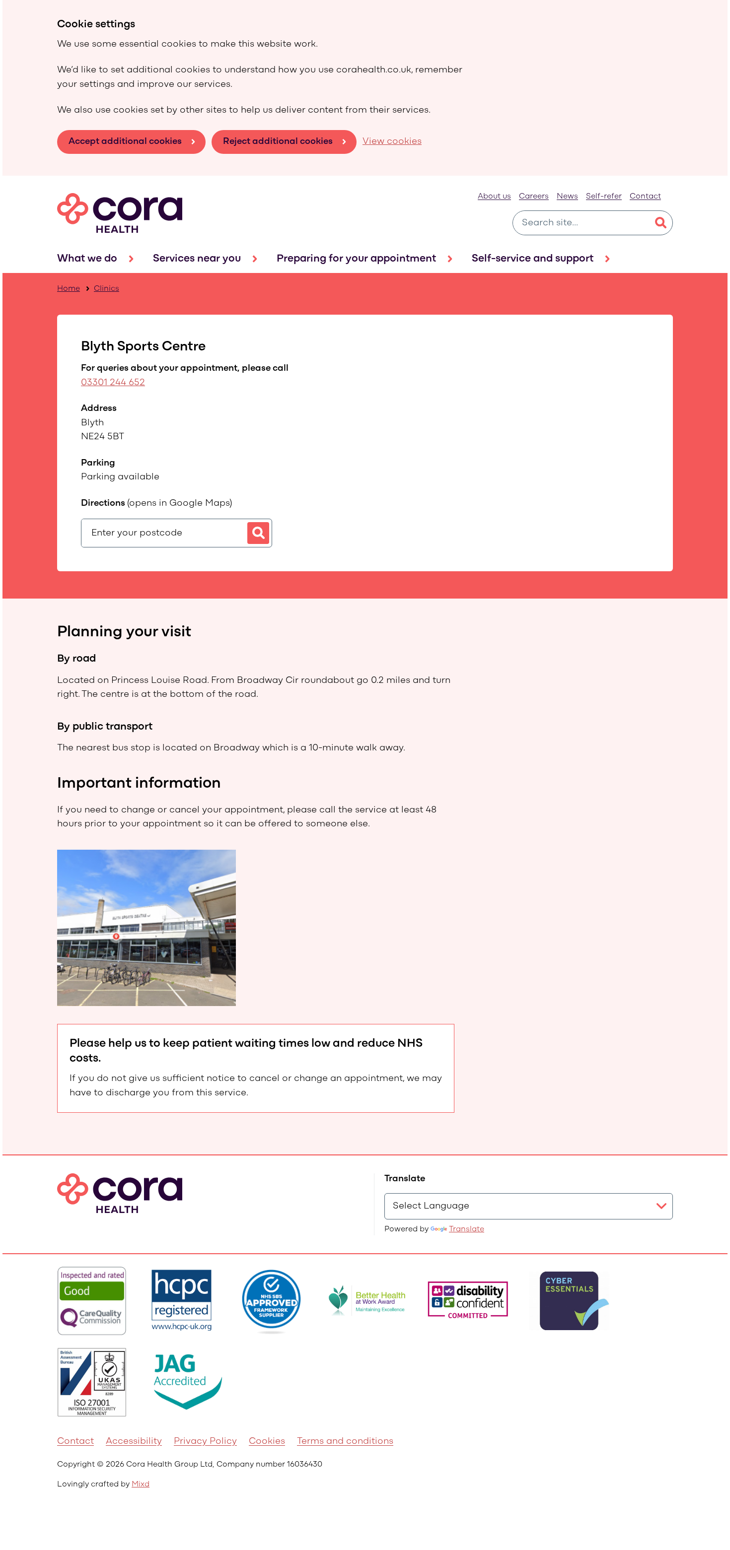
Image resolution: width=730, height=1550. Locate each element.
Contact (645, 197)
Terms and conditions (345, 1441)
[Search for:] (581, 223)
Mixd (140, 1484)
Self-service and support (532, 259)
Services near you (197, 259)
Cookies (267, 1441)
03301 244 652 (113, 383)
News (567, 197)
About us (494, 197)
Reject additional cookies (278, 141)
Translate (466, 1229)
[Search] (660, 223)
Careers (534, 197)
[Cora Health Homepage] (119, 213)
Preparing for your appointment (356, 259)
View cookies (392, 141)
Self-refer (604, 197)
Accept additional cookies (125, 141)
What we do (87, 259)
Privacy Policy (205, 1441)
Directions (156, 503)
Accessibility (134, 1441)
